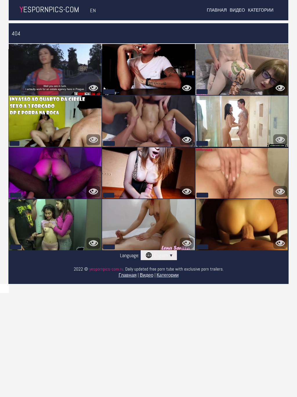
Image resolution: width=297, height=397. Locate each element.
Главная (217, 10)
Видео (237, 10)
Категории (261, 10)
